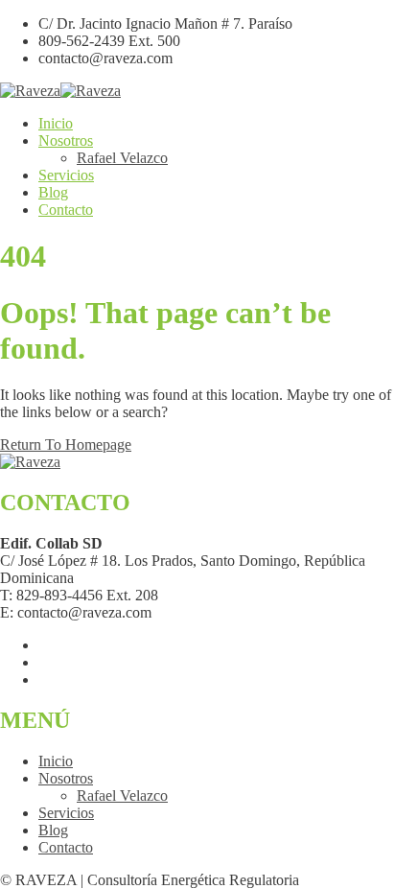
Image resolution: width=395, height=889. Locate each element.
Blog (53, 192)
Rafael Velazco (122, 158)
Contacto (65, 209)
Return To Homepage (65, 444)
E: (6, 612)
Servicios (66, 175)
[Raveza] (30, 90)
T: (6, 595)
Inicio (55, 123)
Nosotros (65, 140)
